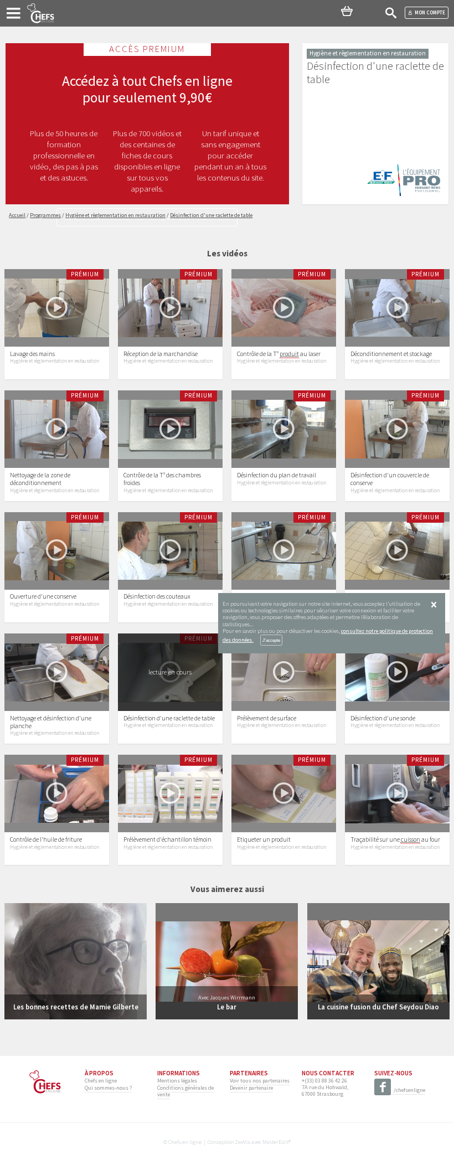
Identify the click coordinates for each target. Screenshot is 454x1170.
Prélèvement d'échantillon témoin (167, 839)
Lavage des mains (32, 354)
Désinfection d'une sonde (382, 718)
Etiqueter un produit (264, 839)
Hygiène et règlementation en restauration (54, 361)
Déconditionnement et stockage (391, 354)
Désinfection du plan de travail (276, 475)
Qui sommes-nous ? (108, 1087)
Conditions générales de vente (185, 1091)
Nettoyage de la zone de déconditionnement (40, 479)
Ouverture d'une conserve (43, 596)
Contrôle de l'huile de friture (46, 839)
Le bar (226, 1006)
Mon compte (430, 12)
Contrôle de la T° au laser (279, 354)
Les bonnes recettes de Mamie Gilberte (75, 1006)
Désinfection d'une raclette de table (169, 718)
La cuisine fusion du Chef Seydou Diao (378, 1006)
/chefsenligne (409, 1090)
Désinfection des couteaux (156, 596)
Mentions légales (177, 1080)
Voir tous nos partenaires (260, 1080)
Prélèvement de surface (266, 718)
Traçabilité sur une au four (395, 839)
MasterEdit (275, 1142)
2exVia (242, 1142)
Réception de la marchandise (160, 354)
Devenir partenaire (251, 1087)
